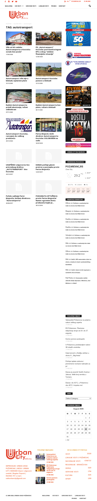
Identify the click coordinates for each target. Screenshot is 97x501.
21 (82, 429)
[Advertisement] (63, 14)
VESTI (67, 454)
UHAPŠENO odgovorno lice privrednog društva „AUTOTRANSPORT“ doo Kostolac (17, 168)
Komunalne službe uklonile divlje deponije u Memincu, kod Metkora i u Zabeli (78, 280)
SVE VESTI (18, 6)
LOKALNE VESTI (44, 6)
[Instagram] (8, 1)
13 (79, 425)
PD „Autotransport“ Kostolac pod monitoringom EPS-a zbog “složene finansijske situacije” (48, 50)
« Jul (67, 440)
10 (67, 425)
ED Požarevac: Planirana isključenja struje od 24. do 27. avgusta (77, 330)
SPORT (68, 479)
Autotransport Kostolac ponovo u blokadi (46, 79)
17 (67, 429)
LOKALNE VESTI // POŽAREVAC (77, 458)
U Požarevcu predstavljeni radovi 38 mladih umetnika (78, 346)
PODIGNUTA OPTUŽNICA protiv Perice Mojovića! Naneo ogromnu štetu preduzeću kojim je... (46, 199)
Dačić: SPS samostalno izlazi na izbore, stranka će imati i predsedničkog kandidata (78, 262)
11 (71, 425)
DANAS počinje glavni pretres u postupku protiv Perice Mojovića (47, 167)
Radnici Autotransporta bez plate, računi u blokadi (48, 106)
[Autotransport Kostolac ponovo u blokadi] (49, 69)
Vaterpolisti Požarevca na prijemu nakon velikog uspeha (78, 321)
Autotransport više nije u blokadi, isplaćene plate (17, 79)
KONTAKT (62, 6)
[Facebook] (5, 1)
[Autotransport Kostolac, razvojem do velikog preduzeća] (19, 125)
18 (71, 429)
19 (75, 429)
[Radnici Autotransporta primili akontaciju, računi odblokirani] (19, 96)
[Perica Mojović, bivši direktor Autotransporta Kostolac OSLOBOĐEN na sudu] (49, 125)
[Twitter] (12, 1)
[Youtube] (16, 1)
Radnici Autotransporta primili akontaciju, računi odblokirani (17, 107)
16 (89, 425)
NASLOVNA (8, 6)
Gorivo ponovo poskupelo (75, 339)
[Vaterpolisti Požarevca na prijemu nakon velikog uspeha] (40, 457)
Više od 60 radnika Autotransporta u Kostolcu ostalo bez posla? (18, 49)
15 (86, 425)
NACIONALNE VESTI (72, 461)
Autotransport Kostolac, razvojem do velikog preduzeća (17, 136)
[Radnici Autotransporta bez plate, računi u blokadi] (49, 96)
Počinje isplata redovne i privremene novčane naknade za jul (78, 363)
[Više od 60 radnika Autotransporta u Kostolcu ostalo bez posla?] (19, 38)
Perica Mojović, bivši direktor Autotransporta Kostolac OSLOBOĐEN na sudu (47, 137)
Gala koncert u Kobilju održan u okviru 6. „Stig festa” (77, 354)
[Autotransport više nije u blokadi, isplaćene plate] (19, 69)
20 (79, 429)
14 (82, 425)
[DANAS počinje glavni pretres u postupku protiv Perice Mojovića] (49, 156)
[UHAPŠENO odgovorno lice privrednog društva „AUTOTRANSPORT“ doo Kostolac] (19, 156)
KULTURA (68, 475)
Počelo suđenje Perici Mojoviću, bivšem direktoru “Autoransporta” (18, 198)
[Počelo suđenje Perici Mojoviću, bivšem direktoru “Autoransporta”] (19, 187)
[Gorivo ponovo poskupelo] (40, 480)
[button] (89, 6)
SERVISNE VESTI (31, 6)
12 (75, 425)
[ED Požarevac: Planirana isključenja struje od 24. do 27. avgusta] (40, 467)
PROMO (53, 6)
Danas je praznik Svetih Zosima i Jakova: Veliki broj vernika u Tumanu (78, 374)
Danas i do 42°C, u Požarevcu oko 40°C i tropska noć (77, 384)
